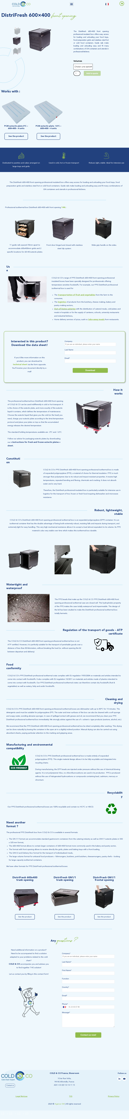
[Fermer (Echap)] (28, 1113)
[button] (72, 4)
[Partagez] (20, 1113)
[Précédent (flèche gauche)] (4, 1117)
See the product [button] (16, 136)
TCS (70, 1096)
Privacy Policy (113, 1096)
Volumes (77, 61)
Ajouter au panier (92, 73)
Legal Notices (21, 1096)
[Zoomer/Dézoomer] (4, 1113)
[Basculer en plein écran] (12, 1113)
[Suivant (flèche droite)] (12, 1117)
